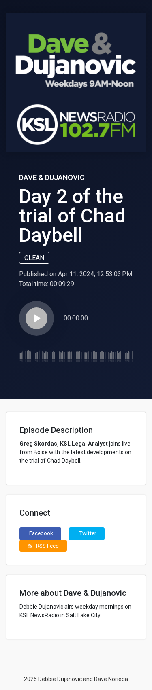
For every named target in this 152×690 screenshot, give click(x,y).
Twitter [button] (87, 533)
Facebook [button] (41, 533)
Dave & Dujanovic (52, 177)
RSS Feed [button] (43, 545)
